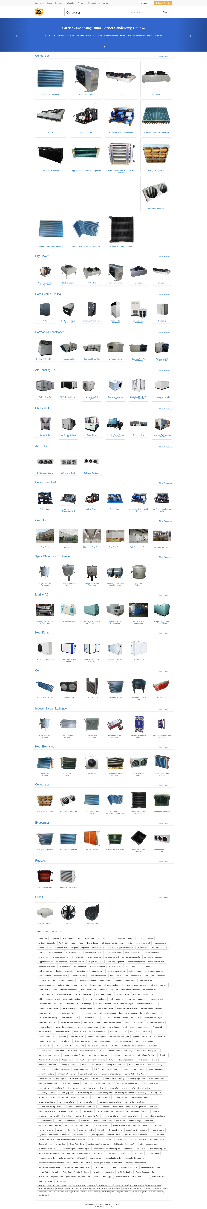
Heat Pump (42, 632)
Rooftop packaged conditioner (110, 1102)
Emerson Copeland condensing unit (76, 1148)
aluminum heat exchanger (48, 1008)
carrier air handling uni (149, 1083)
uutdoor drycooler (157, 1130)
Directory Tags (42, 931)
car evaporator (142, 947)
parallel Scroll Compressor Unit (78, 1176)
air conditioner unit (121, 1097)
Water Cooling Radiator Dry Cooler (76, 1172)
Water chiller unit (158, 1176)
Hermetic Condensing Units (134, 1148)
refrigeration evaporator (80, 947)
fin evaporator (44, 957)
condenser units (45, 1003)
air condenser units (78, 975)
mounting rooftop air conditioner (111, 1106)
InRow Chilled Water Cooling (74, 1055)
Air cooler (41, 446)
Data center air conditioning (49, 1055)
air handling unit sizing (88, 1074)
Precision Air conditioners (147, 1060)
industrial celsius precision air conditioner (141, 1106)
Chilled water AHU (122, 1176)
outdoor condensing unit (108, 989)
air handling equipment (136, 1078)
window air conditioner (47, 1102)
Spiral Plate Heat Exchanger (53, 556)
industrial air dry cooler (128, 1167)
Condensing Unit (45, 482)
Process (81, 3)
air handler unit (58, 1088)
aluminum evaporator (133, 952)
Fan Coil (129, 943)
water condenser (135, 971)
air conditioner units (155, 1069)
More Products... (165, 56)
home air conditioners (67, 1102)
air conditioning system (81, 1069)
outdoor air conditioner (79, 1097)
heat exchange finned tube (151, 1008)
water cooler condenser (119, 975)
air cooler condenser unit (113, 985)
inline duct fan (93, 1046)
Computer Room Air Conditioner (92, 1050)
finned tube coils (65, 1041)
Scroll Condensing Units (157, 1148)
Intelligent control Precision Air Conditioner (132, 1111)
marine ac (156, 1111)
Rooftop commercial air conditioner (82, 1106)
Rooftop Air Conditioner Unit (92, 1064)
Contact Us (103, 3)
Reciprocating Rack (157, 1139)
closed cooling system (47, 1111)
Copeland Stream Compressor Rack (52, 1144)
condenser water (60, 975)
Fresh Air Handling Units (79, 1078)
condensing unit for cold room (99, 1144)
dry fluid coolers (80, 1134)
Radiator (40, 860)
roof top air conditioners (101, 1097)
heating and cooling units (96, 1036)
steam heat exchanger (47, 1013)
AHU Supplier (99, 1069)
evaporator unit (98, 947)
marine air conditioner (110, 1116)
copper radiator (144, 1027)
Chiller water (111, 1153)
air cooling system (66, 1092)
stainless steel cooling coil (119, 1036)
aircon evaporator (55, 952)
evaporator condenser (125, 947)
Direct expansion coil (82, 1041)
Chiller (100, 1153)
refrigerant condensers (83, 994)
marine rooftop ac (45, 1120)
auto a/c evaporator (133, 966)
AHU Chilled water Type (102, 1176)
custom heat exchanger (111, 1027)
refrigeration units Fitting (124, 938)
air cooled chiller (153, 1153)
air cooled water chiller (47, 1158)
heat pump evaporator (64, 971)
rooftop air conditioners (125, 1060)
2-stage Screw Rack (46, 1139)
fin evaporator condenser (87, 980)
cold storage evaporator (131, 957)
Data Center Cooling (48, 294)
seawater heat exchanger (152, 1017)
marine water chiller (46, 1130)
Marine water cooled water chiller (51, 1162)
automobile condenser (68, 989)
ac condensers (82, 971)
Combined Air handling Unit (49, 1083)
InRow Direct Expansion (147, 1055)
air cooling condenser (47, 980)
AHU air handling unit (84, 1092)
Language (146, 3)
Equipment (92, 3)
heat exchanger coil (69, 1008)
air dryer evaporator (97, 966)
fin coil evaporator (115, 966)
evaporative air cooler (93, 952)
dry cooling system (96, 1134)
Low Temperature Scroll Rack (101, 1139)
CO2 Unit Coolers (114, 1134)
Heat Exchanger (45, 746)
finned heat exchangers (47, 1022)
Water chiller (138, 1153)
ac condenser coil (149, 989)
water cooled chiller (66, 1158)
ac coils (110, 947)
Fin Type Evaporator (145, 938)
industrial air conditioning (114, 1078)
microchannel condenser (103, 1041)
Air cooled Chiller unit (140, 1176)
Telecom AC (79, 1060)
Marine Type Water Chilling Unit (77, 1125)
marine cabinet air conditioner (61, 1116)
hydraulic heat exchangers (70, 1022)
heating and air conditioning (134, 1069)
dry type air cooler (115, 1130)
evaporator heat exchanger (88, 1027)
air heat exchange (89, 1013)
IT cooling (163, 1055)
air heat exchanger (84, 1003)
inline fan (105, 1046)
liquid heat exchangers (155, 1022)
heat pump (80, 1046)
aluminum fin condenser (48, 989)
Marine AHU (85, 1120)
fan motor (141, 1046)
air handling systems (61, 1069)
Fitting (39, 896)
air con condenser (94, 957)
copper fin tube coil (157, 1036)
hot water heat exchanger (69, 1013)
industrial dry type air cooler (136, 1130)
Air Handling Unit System (67, 1074)
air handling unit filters (104, 1083)
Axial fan (115, 1046)
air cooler (60, 1130)
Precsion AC (66, 1060)
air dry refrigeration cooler (151, 1167)
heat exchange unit (87, 1008)
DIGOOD (108, 1206)
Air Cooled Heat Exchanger (112, 943)
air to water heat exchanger (127, 1008)
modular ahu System (104, 1092)
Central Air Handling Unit (134, 1074)
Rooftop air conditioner (49, 332)
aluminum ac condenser (130, 989)
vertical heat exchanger (112, 1022)
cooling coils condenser (97, 975)
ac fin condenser (123, 994)
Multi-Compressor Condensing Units (81, 1153)
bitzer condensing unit (148, 1144)
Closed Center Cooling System (147, 1050)
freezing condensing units (136, 985)
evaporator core (61, 947)
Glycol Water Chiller (77, 1144)
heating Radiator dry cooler (49, 1172)
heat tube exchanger (131, 1017)
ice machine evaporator (153, 957)
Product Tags (57, 931)
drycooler (42, 1134)
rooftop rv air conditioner (116, 1064)
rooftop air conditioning (140, 1097)
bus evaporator (150, 966)
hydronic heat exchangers (150, 1013)
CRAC (111, 1060)
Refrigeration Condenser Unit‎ (125, 1144)
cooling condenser (117, 999)
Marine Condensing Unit (152, 1125)
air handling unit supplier (124, 1092)
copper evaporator (46, 961)
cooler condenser (158, 975)
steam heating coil (76, 1036)
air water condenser (64, 994)
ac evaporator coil (143, 943)
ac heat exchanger (46, 1027)
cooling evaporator (46, 971)
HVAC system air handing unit (142, 1088)
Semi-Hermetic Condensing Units (51, 1153)
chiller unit (81, 1158)
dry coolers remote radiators (103, 1172)
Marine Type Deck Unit (100, 1125)
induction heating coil (47, 1036)
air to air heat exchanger (123, 1003)
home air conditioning (87, 1102)
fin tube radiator (159, 1027)
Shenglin (39, 3)
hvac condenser (45, 975)
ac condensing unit (46, 994)
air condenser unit (112, 957)
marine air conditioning (130, 1116)
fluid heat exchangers (107, 1013)
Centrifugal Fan (128, 1046)
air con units (63, 1097)
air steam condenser (66, 980)
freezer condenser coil (97, 1032)
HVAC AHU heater (45, 1181)
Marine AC (42, 594)
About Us (70, 3)
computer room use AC (96, 1060)
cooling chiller (125, 1153)
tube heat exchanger (103, 1003)
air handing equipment (47, 1092)
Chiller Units (42, 408)
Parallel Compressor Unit (145, 1172)
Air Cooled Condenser (67, 943)
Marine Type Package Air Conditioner (108, 1162)
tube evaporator (78, 957)
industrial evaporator (73, 952)
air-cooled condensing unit (143, 994)
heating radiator (80, 1032)
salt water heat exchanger (48, 1017)
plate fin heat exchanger (144, 1041)
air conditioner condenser (64, 1003)
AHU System (96, 1078)
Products (59, 3)
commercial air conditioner (135, 1102)
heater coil (62, 1036)
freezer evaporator (77, 961)
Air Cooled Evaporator (47, 943)
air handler (152, 1046)
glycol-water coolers (86, 1130)
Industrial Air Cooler (92, 938)
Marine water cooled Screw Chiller (76, 1167)
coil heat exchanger (105, 1008)
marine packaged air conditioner (141, 1120)
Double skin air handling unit (127, 1083)
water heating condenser (72, 999)
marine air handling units (103, 1120)
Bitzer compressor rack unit (49, 1148)
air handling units (45, 1050)
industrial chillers (95, 1158)
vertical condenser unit (158, 985)
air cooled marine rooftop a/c (66, 1120)
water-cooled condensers (67, 985)
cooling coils (134, 1032)
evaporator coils (160, 943)
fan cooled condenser (139, 975)
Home (49, 3)
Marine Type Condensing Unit (50, 1125)
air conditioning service (118, 1088)
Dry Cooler (42, 256)
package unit (61, 1181)
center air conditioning (104, 1111)
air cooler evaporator (61, 957)
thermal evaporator (152, 952)
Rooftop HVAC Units (136, 1064)
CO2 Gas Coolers (157, 1134)
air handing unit (44, 1069)
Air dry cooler (111, 1167)
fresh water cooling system (69, 1111)
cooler (57, 1046)
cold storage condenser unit (49, 999)
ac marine (42, 1116)
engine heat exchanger (90, 1017)
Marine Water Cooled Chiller (49, 1167)
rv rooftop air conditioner (69, 1064)
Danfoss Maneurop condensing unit (107, 1148)
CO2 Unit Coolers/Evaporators (135, 1134)
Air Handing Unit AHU (47, 1097)
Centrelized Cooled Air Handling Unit (52, 1078)
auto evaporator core (156, 961)
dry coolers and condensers (59, 1134)
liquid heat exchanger (92, 1022)
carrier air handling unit (156, 1064)
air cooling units (73, 1088)
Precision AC (87, 1111)
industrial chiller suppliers (134, 1158)
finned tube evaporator (115, 961)
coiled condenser (146, 980)
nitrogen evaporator (95, 961)
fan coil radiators (45, 1032)
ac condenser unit (156, 999)
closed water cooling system (98, 1055)
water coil (146, 1032)
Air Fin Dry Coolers (125, 1172)
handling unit (87, 1083)
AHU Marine (120, 1120)
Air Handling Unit (45, 370)
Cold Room (42, 520)
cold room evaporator (113, 952)
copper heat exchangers (134, 1022)
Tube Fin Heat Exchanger (89, 943)
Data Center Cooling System (66, 1050)
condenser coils (97, 971)
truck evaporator (80, 966)
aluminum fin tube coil (47, 1041)
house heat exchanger (111, 1017)
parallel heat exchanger (65, 1027)
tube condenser (106, 980)
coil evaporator (64, 966)
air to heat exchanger (70, 1017)
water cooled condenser (154, 971)
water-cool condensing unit (126, 980)
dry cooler (101, 1130)
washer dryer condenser (116, 971)
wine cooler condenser (104, 994)
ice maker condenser (47, 985)
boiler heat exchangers (128, 1013)
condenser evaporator (47, 966)
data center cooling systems (123, 1055)
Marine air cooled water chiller (78, 1162)
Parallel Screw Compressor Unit (51, 1176)
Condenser (42, 55)
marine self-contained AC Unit (87, 1116)
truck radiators (128, 1027)
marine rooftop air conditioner (154, 1116)
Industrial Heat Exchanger (51, 708)
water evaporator (45, 947)
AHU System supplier (71, 1083)
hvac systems (44, 1088)
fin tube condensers (88, 989)
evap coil (42, 952)
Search (166, 12)
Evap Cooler (67, 1046)
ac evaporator (61, 961)
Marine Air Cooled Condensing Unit (126, 1125)
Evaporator (42, 822)
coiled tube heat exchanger (146, 1003)
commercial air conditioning (111, 1074)
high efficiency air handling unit (94, 1088)
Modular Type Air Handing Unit (149, 1092)
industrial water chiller (113, 1158)
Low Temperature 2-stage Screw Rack (71, 1139)
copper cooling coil (140, 1036)
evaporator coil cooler (118, 1032)
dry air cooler (98, 1167)
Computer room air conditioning (120, 1050)
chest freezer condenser (136, 999)
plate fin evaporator (123, 1041)
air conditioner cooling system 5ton (52, 1106)
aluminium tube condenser (91, 985)
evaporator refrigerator (136, 961)
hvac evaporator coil (159, 947)
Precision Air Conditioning (48, 1060)
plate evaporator (45, 1046)
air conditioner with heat (157, 1078)
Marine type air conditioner (135, 1162)
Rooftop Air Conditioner (47, 1064)
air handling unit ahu (46, 1074)
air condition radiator (62, 1032)
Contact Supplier (163, 3)
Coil (37, 670)
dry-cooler (71, 1130)
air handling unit (114, 1069)
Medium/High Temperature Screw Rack (131, 1139)
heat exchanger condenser (96, 999)
